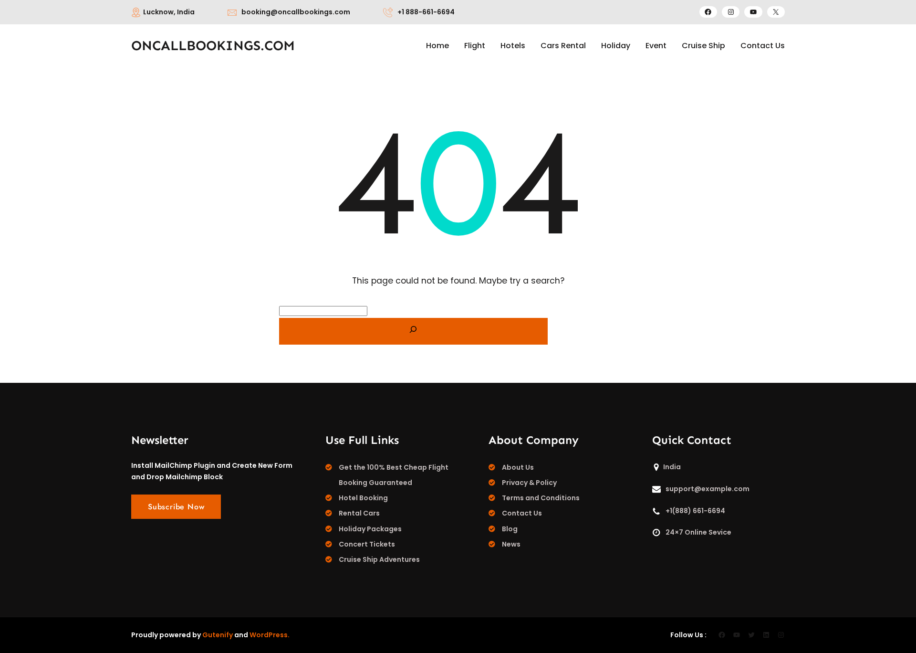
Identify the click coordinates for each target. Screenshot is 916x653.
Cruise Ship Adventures (379, 559)
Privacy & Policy (529, 482)
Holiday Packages (370, 529)
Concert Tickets (367, 544)
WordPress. (270, 635)
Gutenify (217, 635)
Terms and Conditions (541, 498)
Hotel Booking (363, 498)
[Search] (413, 331)
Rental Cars (359, 513)
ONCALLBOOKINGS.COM (213, 45)
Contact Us (522, 513)
